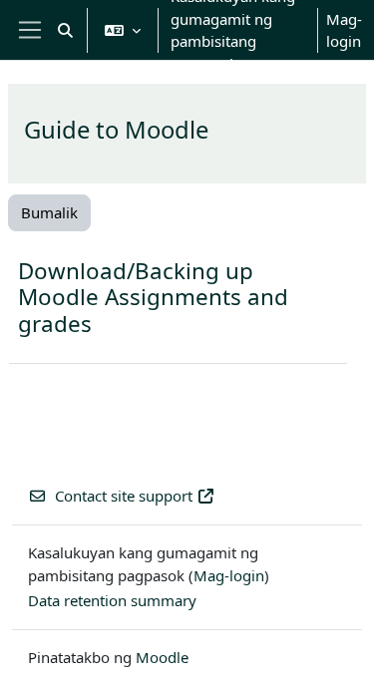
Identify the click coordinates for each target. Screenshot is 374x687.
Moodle (162, 657)
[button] (65, 30)
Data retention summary (112, 600)
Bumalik (49, 212)
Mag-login (344, 30)
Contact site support (123, 496)
